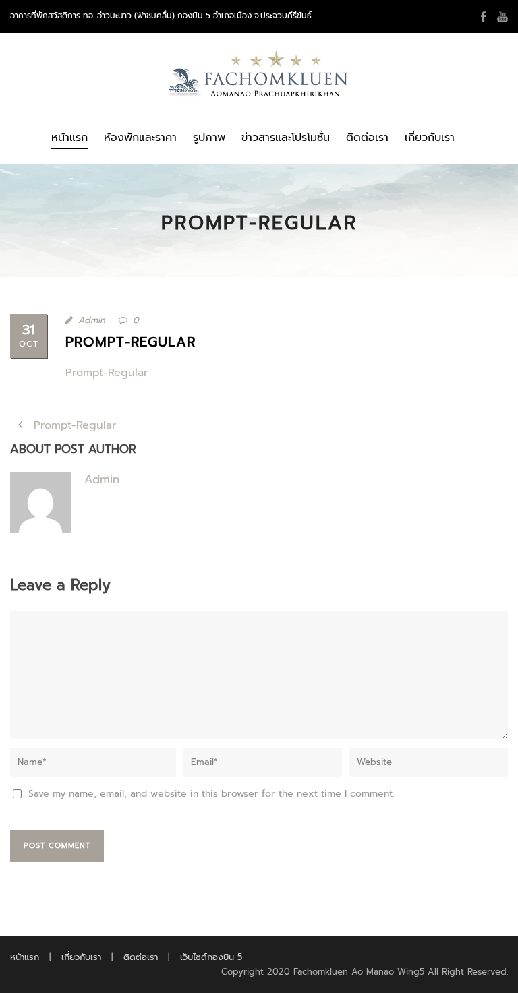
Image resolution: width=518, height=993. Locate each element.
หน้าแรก (69, 137)
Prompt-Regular (106, 373)
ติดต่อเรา (367, 137)
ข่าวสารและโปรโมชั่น (285, 137)
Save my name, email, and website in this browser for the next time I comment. (211, 794)
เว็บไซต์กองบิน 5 (211, 957)
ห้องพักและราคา (140, 137)
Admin (91, 319)
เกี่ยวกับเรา (430, 137)
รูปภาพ (209, 137)
